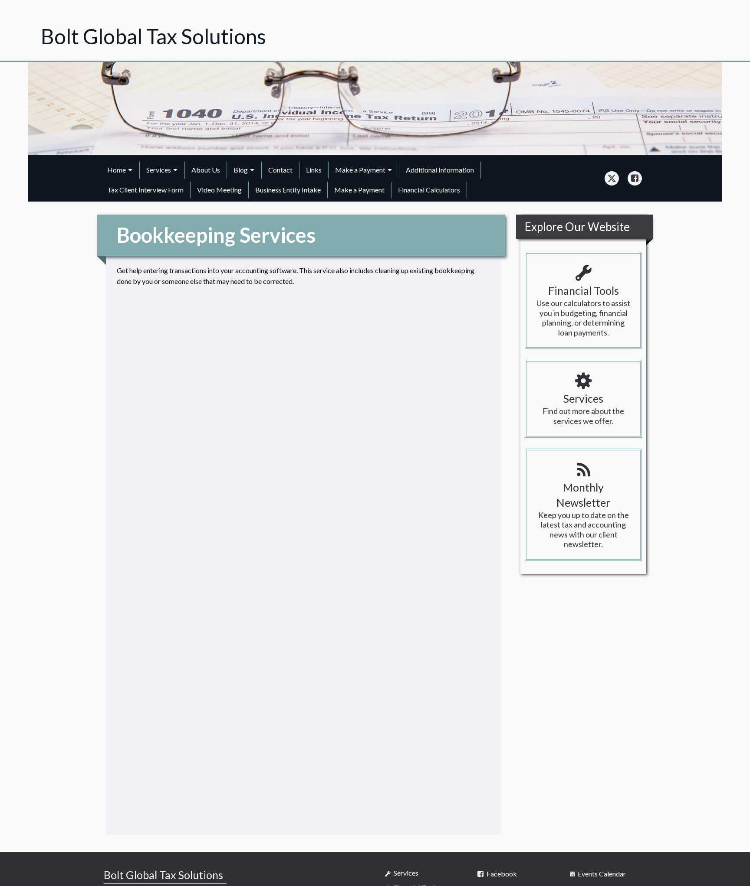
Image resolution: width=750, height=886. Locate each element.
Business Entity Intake (288, 190)
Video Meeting (219, 190)
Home (116, 170)
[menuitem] (120, 170)
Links (314, 170)
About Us (205, 170)
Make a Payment (360, 170)
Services (158, 170)
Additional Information (440, 170)
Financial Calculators (429, 190)
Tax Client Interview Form (145, 190)
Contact (280, 170)
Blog (241, 170)
